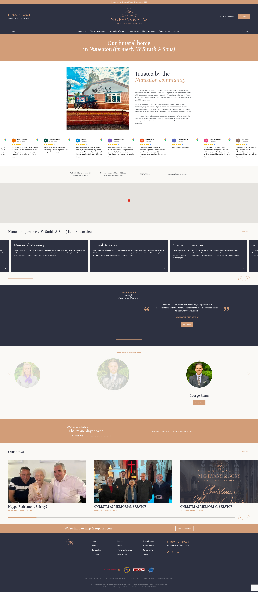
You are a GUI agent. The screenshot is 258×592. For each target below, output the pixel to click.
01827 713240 (19, 15)
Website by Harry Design (165, 578)
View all (245, 232)
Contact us (244, 16)
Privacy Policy (135, 578)
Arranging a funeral (117, 31)
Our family (95, 554)
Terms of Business (148, 578)
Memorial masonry (149, 31)
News (119, 546)
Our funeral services (124, 550)
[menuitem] (82, 31)
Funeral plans (134, 31)
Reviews (120, 541)
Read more (54, 325)
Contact (176, 31)
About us (81, 31)
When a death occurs (97, 31)
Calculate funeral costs (227, 16)
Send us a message (184, 528)
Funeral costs (148, 550)
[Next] (247, 278)
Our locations (96, 550)
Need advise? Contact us (182, 431)
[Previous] (240, 278)
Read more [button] (3, 157)
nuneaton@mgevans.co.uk (177, 174)
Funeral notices (164, 31)
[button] (256, 148)
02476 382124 (145, 174)
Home (94, 541)
